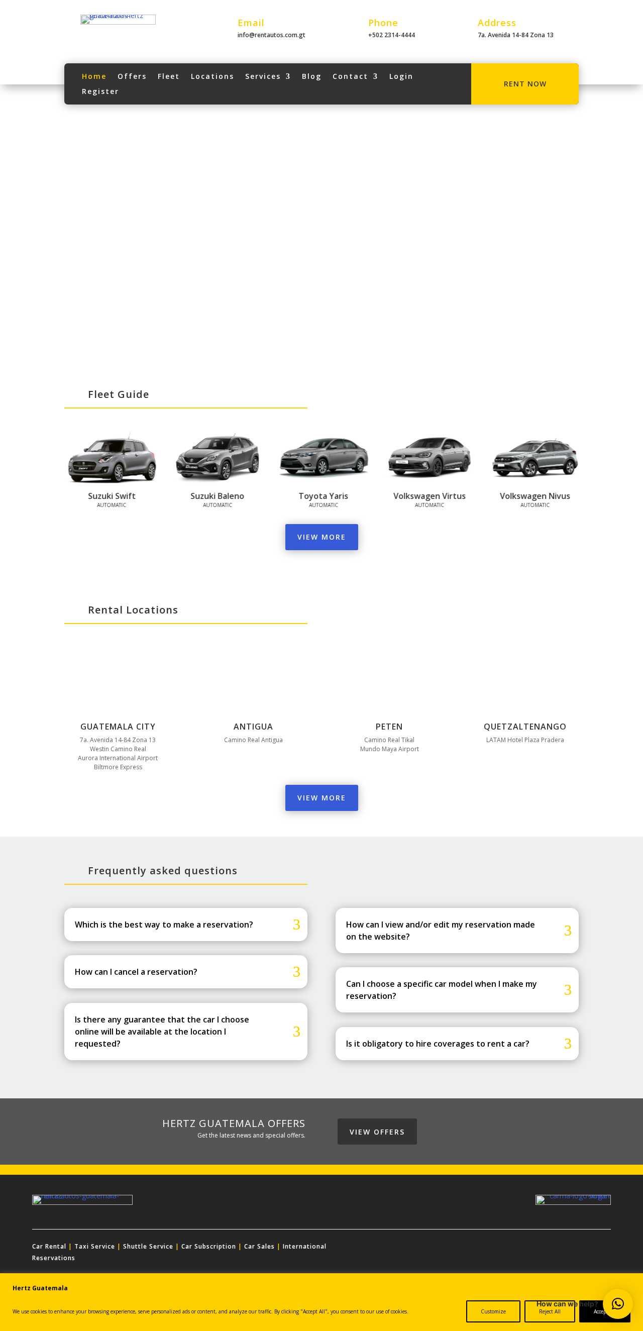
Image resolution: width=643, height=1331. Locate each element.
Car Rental (49, 1246)
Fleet (169, 77)
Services (263, 77)
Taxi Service (94, 1246)
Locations (212, 77)
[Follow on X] (487, 1249)
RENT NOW (525, 83)
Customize (493, 1311)
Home (94, 77)
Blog (312, 77)
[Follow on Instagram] (510, 1249)
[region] (321, 1302)
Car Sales (259, 1246)
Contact (350, 77)
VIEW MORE (321, 537)
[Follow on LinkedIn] (533, 1249)
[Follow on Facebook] (464, 1249)
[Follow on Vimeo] (603, 1249)
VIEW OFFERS (377, 1132)
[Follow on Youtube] (557, 1249)
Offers (132, 77)
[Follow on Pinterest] (580, 1249)
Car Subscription (208, 1246)
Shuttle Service (148, 1246)
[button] (618, 1304)
